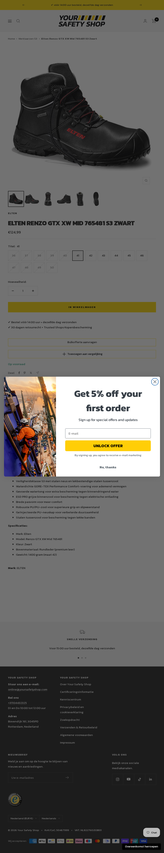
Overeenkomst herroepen (141, 846)
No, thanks (108, 467)
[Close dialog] (154, 381)
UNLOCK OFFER (108, 446)
